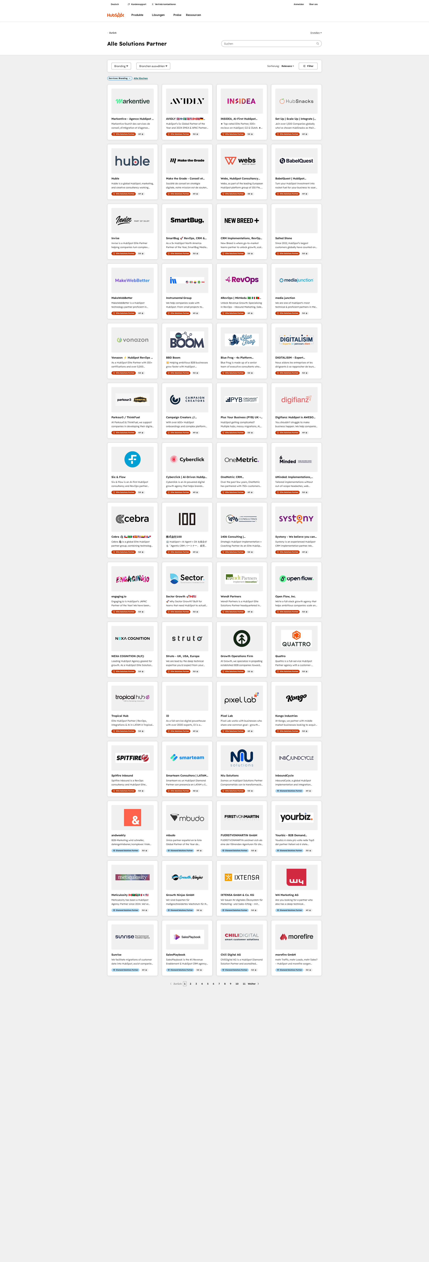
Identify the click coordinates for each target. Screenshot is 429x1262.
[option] (120, 66)
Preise (177, 15)
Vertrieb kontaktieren (165, 4)
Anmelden (299, 4)
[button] (316, 33)
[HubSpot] (115, 15)
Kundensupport (138, 4)
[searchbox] (271, 43)
